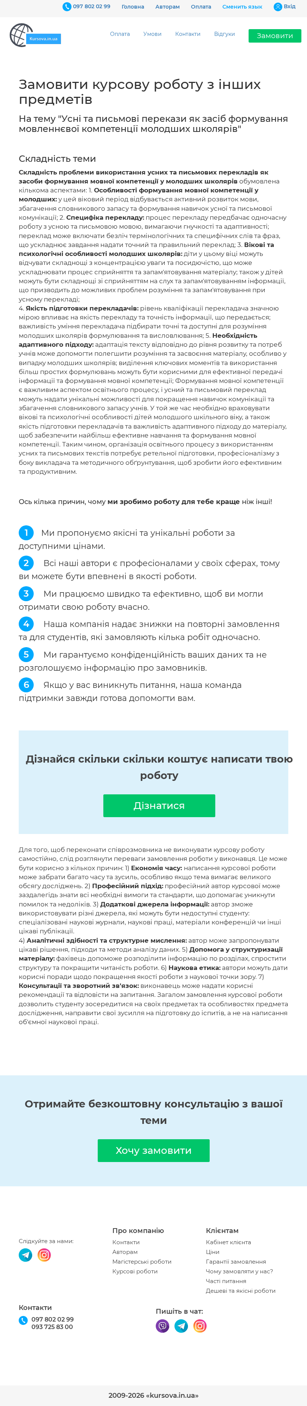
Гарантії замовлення (236, 1261)
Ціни (212, 1252)
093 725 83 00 (52, 1327)
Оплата (201, 6)
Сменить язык (242, 6)
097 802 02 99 (91, 6)
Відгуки (224, 34)
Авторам (167, 6)
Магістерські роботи (141, 1261)
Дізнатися (159, 806)
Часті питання (226, 1281)
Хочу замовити (154, 1150)
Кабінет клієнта (228, 1242)
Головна (133, 6)
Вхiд (290, 6)
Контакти (188, 34)
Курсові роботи (135, 1271)
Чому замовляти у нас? (239, 1271)
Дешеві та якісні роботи (241, 1291)
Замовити (275, 35)
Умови (152, 34)
